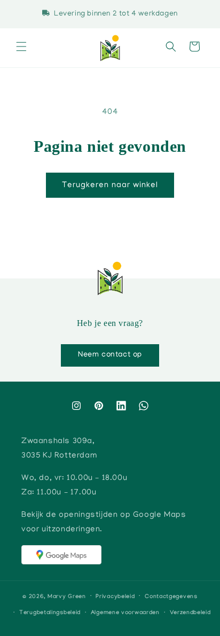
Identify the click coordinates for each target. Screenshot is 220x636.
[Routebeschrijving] (61, 554)
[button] (21, 48)
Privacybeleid (115, 597)
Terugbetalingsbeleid (50, 613)
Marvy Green (67, 596)
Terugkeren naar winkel (110, 185)
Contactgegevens (171, 597)
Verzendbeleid (190, 613)
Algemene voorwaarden (125, 613)
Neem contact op (110, 355)
